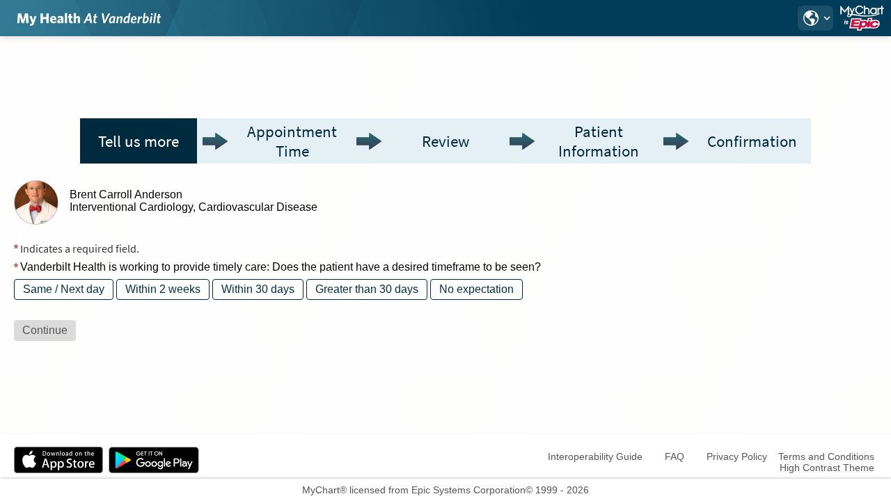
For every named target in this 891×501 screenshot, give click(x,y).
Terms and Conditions (826, 456)
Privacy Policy (737, 456)
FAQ (674, 456)
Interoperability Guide (595, 456)
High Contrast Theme (827, 467)
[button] (815, 18)
